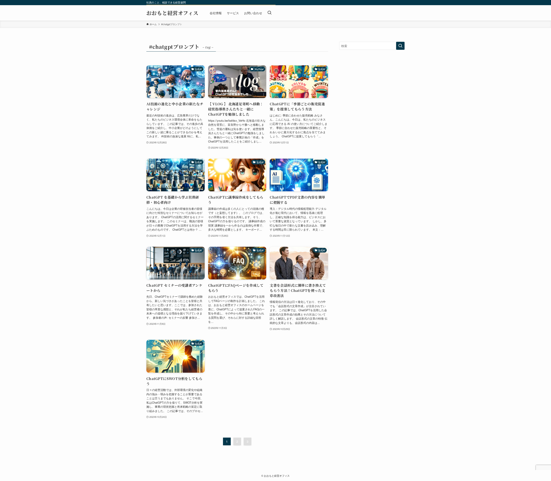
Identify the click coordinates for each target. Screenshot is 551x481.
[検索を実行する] (400, 46)
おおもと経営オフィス (172, 13)
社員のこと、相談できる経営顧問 (166, 2)
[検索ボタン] (269, 13)
